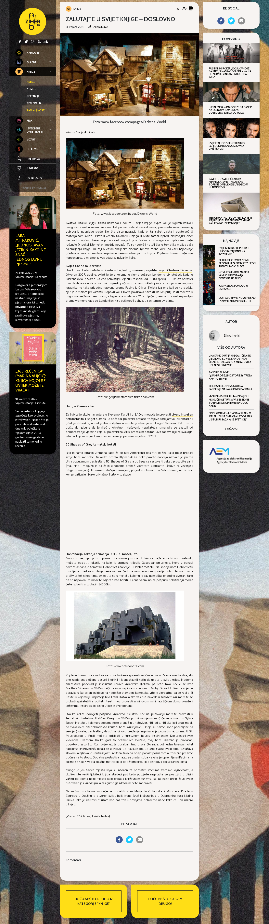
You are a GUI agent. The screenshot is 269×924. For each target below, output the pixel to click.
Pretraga (33, 158)
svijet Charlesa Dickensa (176, 270)
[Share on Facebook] (119, 842)
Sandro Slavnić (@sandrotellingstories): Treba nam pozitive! (230, 375)
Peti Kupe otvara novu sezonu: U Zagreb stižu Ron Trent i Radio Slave (237, 263)
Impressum (34, 178)
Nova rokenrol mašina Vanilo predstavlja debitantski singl (234, 275)
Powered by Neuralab (33, 187)
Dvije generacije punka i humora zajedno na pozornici (234, 251)
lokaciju (95, 563)
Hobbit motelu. (143, 567)
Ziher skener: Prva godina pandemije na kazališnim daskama (230, 387)
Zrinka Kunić (231, 336)
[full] (125, 349)
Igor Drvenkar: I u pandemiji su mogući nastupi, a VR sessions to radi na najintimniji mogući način (229, 401)
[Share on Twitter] (129, 842)
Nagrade (32, 168)
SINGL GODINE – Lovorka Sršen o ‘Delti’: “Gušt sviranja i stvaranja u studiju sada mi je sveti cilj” (230, 416)
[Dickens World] (125, 173)
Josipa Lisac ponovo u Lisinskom (233, 287)
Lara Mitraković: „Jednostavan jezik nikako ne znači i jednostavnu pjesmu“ (30, 249)
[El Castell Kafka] (125, 625)
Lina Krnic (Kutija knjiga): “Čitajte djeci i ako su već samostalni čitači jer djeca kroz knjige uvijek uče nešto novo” (230, 360)
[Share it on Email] (139, 842)
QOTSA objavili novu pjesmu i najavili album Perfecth (237, 299)
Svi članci (231, 428)
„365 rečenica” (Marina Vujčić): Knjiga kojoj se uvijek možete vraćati (30, 380)
